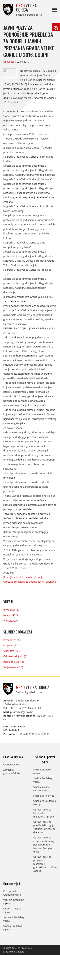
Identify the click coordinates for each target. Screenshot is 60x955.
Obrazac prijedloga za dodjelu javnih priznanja (29, 581)
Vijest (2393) (10, 620)
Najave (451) (10, 615)
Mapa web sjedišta (13, 951)
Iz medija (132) (11, 609)
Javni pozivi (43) (12, 640)
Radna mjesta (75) (13, 661)
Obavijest (8, 61)
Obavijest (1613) (12, 650)
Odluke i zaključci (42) (15, 656)
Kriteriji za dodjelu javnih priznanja (23, 577)
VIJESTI (8, 601)
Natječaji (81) (10, 645)
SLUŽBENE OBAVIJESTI (18, 631)
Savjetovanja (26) (13, 667)
